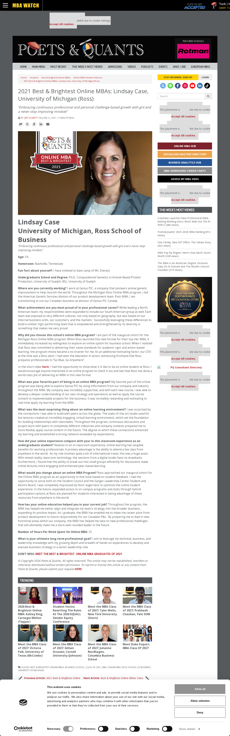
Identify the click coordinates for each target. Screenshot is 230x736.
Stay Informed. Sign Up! (178, 77)
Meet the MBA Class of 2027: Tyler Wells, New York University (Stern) (102, 612)
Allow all (200, 688)
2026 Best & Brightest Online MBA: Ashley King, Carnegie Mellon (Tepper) (30, 614)
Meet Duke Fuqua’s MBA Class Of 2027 (136, 646)
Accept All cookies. (62, 24)
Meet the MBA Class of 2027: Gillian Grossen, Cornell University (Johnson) (67, 649)
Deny (200, 712)
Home (23, 67)
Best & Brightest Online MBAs (56, 77)
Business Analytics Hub (185, 162)
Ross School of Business (136, 667)
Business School (74, 667)
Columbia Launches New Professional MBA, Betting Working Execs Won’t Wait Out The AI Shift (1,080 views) (184, 221)
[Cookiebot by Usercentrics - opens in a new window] (23, 729)
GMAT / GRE (179, 67)
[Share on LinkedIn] (40, 124)
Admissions (115, 67)
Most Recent (58, 67)
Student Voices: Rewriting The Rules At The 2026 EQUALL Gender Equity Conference (67, 614)
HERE (78, 569)
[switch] (103, 729)
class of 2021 (93, 667)
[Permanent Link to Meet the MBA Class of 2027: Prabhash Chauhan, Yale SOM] (137, 595)
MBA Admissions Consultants (185, 170)
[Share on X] (27, 124)
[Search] (208, 96)
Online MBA (114, 667)
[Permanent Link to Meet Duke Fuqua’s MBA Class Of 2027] (137, 633)
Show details (187, 728)
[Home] (80, 48)
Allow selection (200, 700)
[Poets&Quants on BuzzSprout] (170, 86)
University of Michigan (31, 670)
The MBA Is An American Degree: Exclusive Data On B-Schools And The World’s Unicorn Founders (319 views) (183, 266)
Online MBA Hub (185, 146)
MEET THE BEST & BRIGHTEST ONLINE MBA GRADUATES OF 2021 (78, 554)
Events (163, 67)
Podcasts (147, 67)
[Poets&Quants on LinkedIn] (200, 86)
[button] (20, 124)
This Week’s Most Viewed (87, 67)
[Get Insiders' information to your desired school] (185, 299)
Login (205, 77)
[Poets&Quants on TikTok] (207, 86)
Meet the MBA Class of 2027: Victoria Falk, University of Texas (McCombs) (32, 649)
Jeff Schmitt (31, 117)
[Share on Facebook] (34, 124)
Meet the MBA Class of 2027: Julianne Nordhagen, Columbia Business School (102, 651)
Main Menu (38, 67)
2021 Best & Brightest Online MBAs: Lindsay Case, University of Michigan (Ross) (61, 81)
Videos (132, 67)
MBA (104, 667)
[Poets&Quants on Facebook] (178, 86)
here (45, 367)
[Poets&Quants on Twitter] (163, 86)
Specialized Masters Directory (184, 154)
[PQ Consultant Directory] (185, 367)
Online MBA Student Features (87, 77)
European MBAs (200, 67)
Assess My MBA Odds (185, 179)
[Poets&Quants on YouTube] (192, 86)
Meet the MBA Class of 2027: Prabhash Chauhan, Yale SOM (137, 610)
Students (34, 77)
